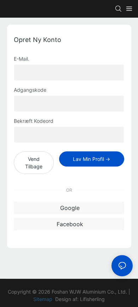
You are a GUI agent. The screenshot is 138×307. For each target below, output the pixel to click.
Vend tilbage (33, 162)
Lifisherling (92, 299)
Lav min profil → (91, 159)
